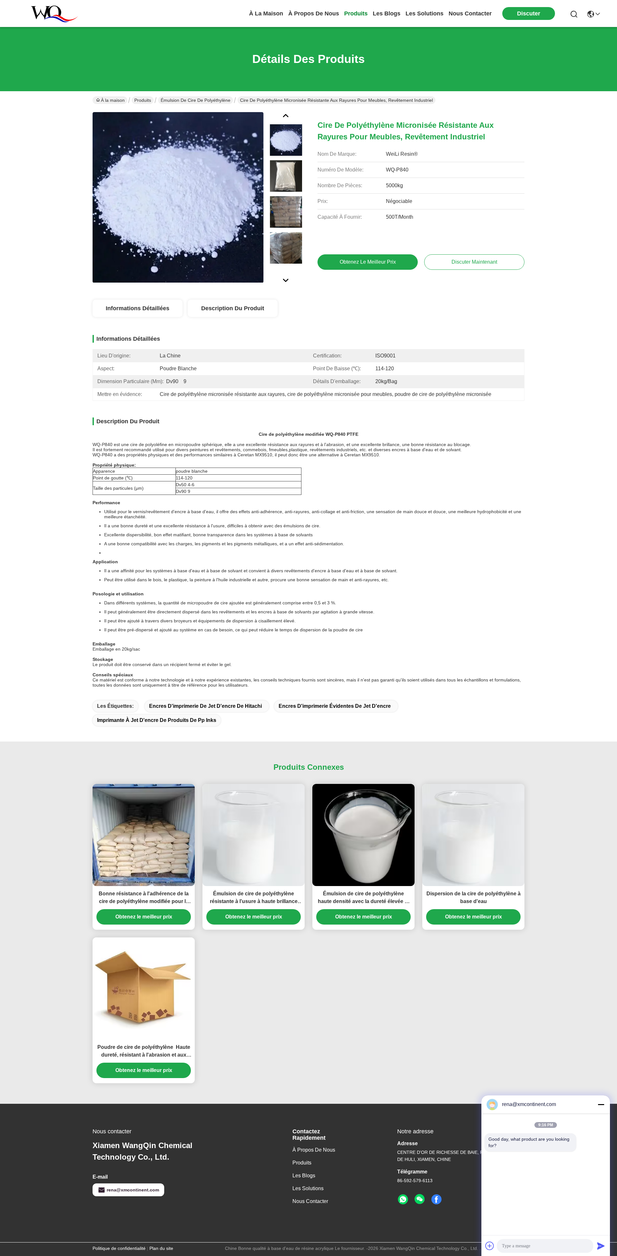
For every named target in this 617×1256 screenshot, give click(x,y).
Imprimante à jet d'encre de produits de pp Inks (156, 720)
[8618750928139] (403, 1199)
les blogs (386, 13)
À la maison (266, 13)
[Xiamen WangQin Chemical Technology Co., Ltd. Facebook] (436, 1199)
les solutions (424, 13)
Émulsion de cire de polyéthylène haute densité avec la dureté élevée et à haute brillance (363, 898)
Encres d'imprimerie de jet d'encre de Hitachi (205, 706)
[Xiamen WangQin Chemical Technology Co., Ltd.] (51, 13)
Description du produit (232, 308)
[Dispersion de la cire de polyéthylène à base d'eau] (473, 835)
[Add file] (489, 1246)
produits (356, 13)
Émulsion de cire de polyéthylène (195, 100)
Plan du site (161, 1248)
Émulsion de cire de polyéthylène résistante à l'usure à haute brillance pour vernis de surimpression (254, 898)
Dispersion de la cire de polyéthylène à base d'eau (473, 897)
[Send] (601, 1246)
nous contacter (470, 13)
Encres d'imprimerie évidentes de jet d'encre (335, 706)
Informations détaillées (137, 308)
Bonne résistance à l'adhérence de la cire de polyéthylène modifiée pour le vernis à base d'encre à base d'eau (144, 898)
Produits (142, 100)
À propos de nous (313, 13)
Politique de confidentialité (119, 1248)
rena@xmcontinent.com (133, 1189)
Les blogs (303, 1175)
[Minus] (601, 1104)
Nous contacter (310, 1201)
